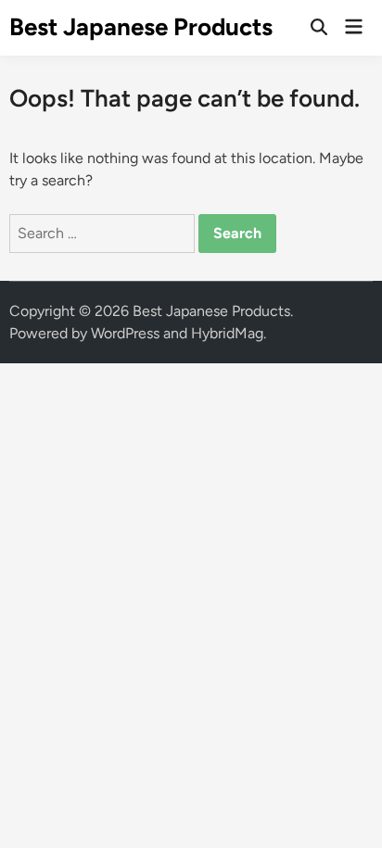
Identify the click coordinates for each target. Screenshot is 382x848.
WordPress (125, 333)
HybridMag (227, 333)
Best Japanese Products (141, 27)
